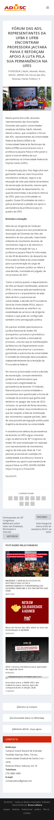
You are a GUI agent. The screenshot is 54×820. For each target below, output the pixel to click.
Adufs (25, 71)
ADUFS (12, 476)
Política (33, 78)
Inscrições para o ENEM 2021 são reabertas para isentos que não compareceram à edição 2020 (22, 685)
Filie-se (46, 809)
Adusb (42, 71)
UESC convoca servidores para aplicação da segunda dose (26, 668)
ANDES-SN (22, 75)
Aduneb (33, 71)
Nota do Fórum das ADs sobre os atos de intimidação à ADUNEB (27, 628)
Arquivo (6, 809)
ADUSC (12, 75)
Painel (25, 78)
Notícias (16, 78)
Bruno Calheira (35, 805)
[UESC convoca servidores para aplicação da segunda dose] (27, 650)
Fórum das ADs (37, 75)
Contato (27, 813)
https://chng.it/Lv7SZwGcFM (20, 468)
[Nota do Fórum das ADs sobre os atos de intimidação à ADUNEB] (27, 611)
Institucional (27, 809)
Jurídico (37, 809)
